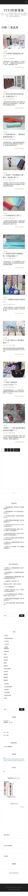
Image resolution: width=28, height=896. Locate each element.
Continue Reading (20, 67)
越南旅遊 (6, 677)
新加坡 (5, 663)
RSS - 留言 (6, 735)
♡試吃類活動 (7, 692)
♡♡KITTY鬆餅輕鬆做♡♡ (10, 586)
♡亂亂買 (5, 51)
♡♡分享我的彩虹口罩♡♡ (12, 215)
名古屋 (5, 654)
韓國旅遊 (6, 680)
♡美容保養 (6, 689)
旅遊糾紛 (6, 665)
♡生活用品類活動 (8, 686)
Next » (17, 450)
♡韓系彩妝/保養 (7, 695)
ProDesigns (17, 889)
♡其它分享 (6, 641)
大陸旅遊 (6, 660)
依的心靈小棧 (7, 834)
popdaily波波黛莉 (8, 845)
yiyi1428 (5, 58)
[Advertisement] (14, 471)
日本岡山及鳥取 (7, 668)
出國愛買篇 (6, 648)
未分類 (5, 698)
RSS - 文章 (6, 732)
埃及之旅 (6, 657)
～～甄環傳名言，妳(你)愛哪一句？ (11, 581)
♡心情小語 (6, 644)
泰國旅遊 (6, 674)
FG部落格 (6, 856)
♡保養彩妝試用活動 (8, 638)
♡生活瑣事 (6, 683)
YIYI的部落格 (14, 10)
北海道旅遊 (6, 651)
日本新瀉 (6, 671)
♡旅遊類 (6, 647)
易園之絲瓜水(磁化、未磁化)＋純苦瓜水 (12, 584)
